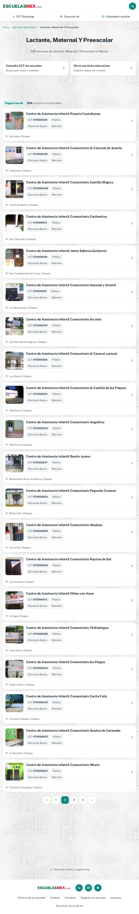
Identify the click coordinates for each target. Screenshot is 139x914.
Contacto (70, 897)
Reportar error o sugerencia (71, 869)
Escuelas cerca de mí (69, 905)
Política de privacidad (31, 897)
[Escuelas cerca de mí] (98, 887)
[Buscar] (132, 6)
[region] (69, 87)
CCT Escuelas (25, 16)
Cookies (55, 897)
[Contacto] (88, 887)
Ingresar (116, 897)
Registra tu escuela (93, 897)
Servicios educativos (24, 27)
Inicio (6, 27)
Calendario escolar (118, 16)
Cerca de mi (71, 16)
